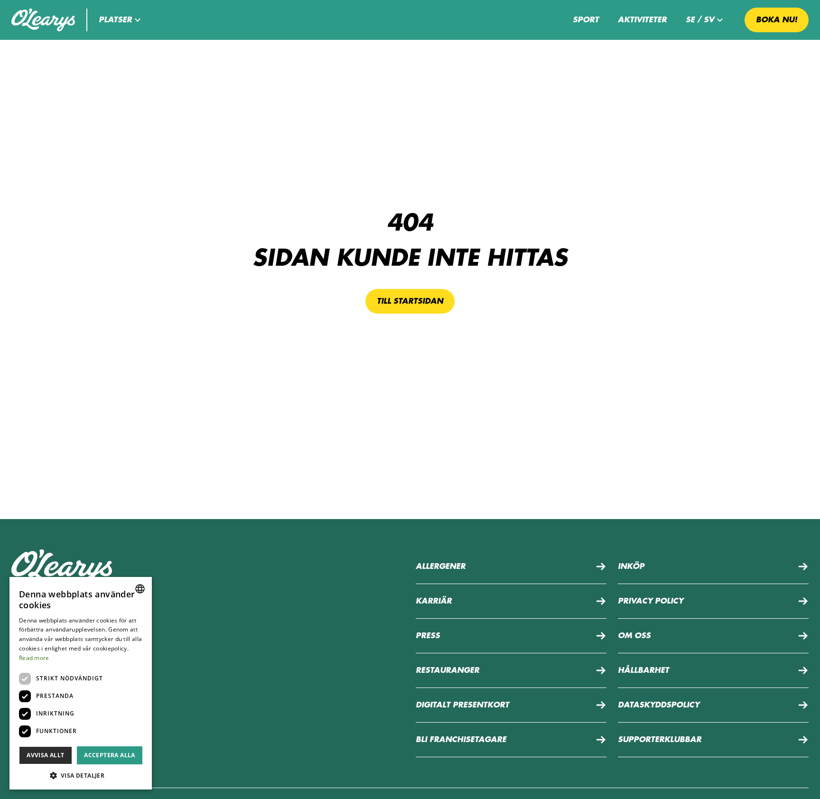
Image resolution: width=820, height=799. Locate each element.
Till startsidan (410, 301)
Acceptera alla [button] (109, 755)
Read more (34, 658)
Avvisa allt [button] (45, 755)
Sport (586, 20)
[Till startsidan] (43, 20)
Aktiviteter (642, 20)
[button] (121, 20)
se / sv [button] (700, 20)
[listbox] (140, 589)
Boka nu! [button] (776, 20)
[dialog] (80, 683)
